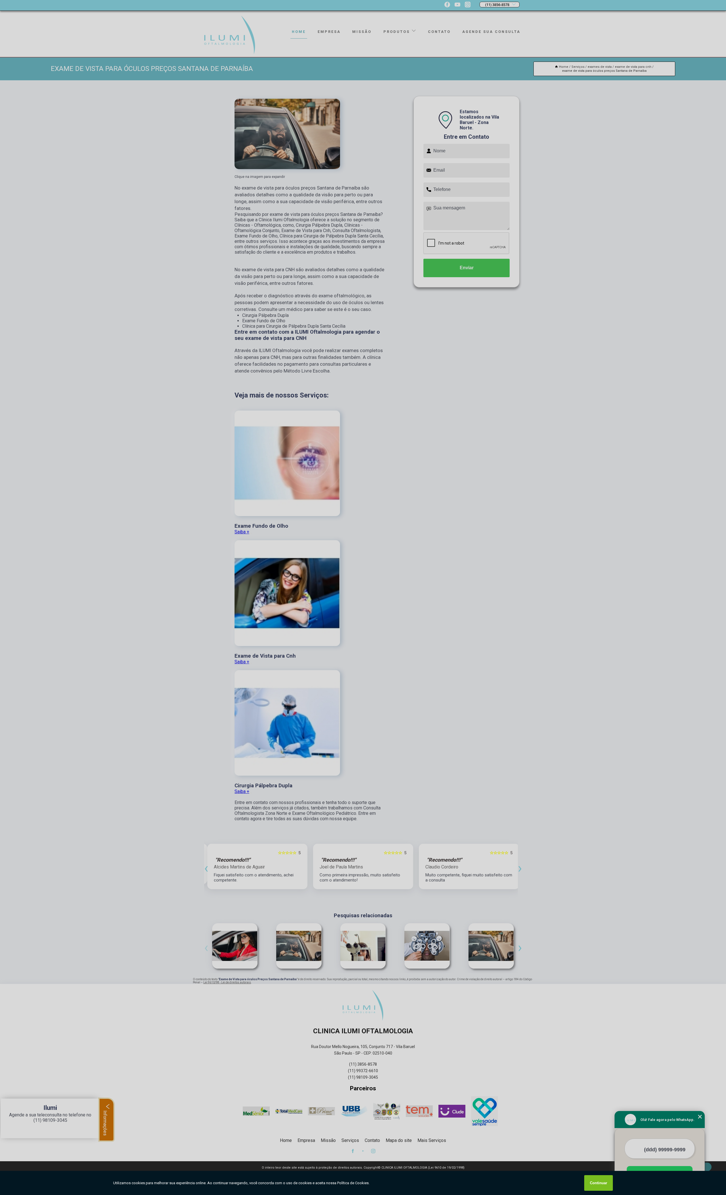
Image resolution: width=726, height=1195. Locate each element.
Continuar (598, 1183)
